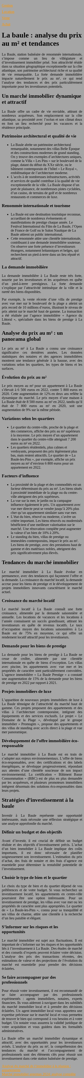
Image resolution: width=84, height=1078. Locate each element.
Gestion (7, 5)
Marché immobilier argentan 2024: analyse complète (39, 1074)
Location (8, 12)
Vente (6, 18)
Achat (6, 24)
